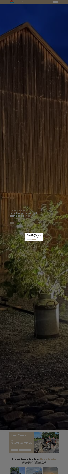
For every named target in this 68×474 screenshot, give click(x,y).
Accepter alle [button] (34, 239)
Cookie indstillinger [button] (29, 239)
